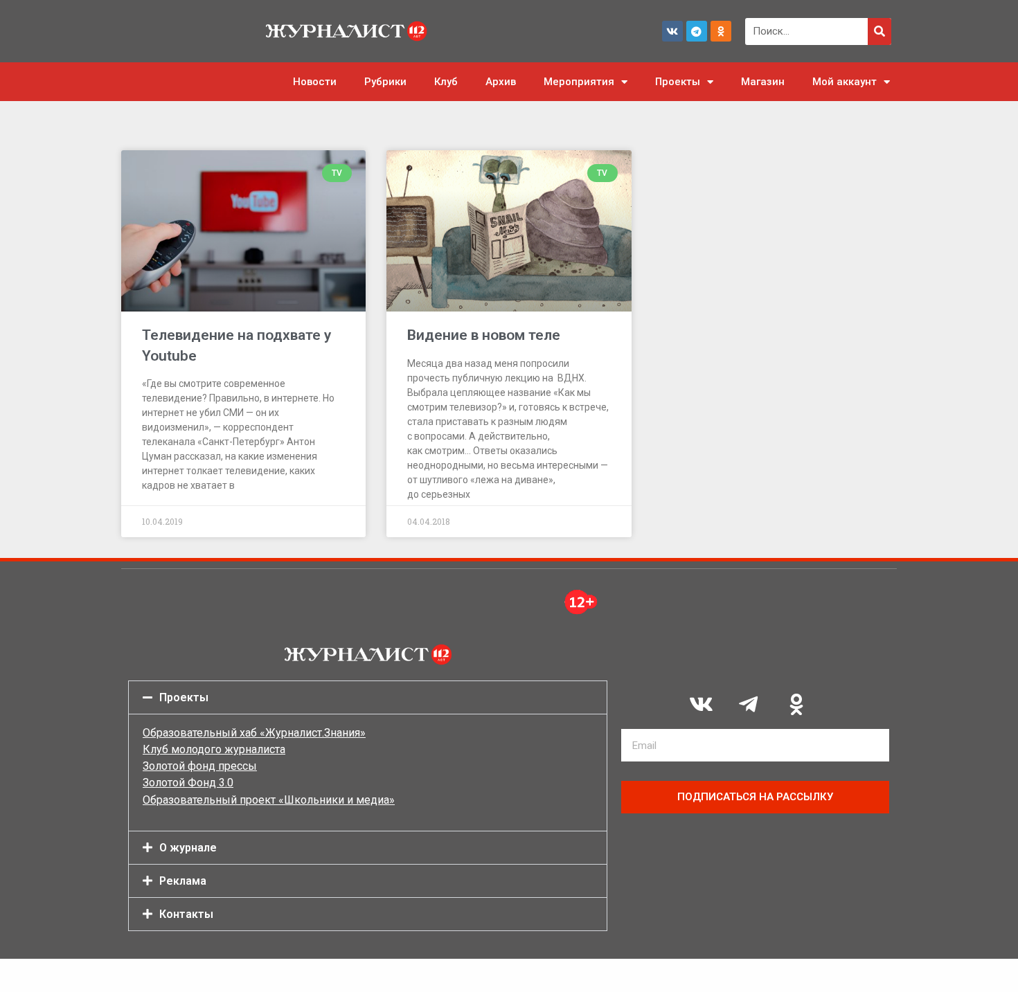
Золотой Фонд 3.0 (188, 782)
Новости (315, 81)
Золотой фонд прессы (200, 766)
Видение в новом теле (483, 335)
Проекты (677, 81)
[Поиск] (879, 31)
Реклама (182, 880)
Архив (500, 81)
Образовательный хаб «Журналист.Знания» (254, 732)
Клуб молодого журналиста (214, 749)
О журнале (188, 847)
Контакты (186, 914)
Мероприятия (579, 81)
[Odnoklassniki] (721, 31)
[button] (368, 697)
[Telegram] (696, 31)
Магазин (763, 81)
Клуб (446, 81)
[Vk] (672, 31)
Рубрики (385, 81)
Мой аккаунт (844, 81)
